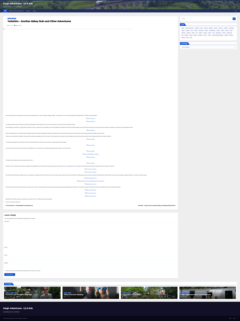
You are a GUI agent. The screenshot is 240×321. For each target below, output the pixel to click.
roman (191, 35)
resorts (224, 32)
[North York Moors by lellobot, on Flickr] (90, 118)
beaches (206, 28)
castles (215, 28)
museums (189, 32)
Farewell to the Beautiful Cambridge (18, 295)
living (231, 30)
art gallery (197, 28)
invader (218, 30)
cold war (226, 28)
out (197, 32)
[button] (235, 10)
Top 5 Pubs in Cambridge (131, 295)
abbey (17, 25)
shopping (200, 35)
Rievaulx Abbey (65, 115)
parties (209, 32)
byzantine (211, 28)
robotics (186, 35)
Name (6, 247)
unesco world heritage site (217, 35)
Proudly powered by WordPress (9, 318)
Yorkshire (14, 18)
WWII (187, 37)
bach (202, 28)
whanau (231, 35)
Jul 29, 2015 (126, 296)
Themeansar (24, 318)
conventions (231, 28)
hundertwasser (212, 30)
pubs (213, 32)
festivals (187, 30)
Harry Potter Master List (16, 10)
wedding (226, 35)
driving (183, 30)
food (192, 30)
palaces (200, 32)
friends (20, 25)
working (183, 37)
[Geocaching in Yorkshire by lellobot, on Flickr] (90, 169)
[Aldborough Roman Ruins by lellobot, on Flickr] (90, 178)
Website (6, 262)
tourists (209, 35)
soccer (205, 35)
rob (182, 35)
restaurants (229, 32)
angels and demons (190, 28)
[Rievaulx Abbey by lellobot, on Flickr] (91, 130)
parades (205, 32)
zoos (191, 37)
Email (6, 255)
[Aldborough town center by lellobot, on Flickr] (90, 184)
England (9, 18)
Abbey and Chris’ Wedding (73, 295)
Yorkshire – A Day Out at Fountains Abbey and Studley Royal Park (156, 205)
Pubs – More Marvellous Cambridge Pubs (196, 295)
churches (220, 28)
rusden (195, 35)
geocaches (64, 166)
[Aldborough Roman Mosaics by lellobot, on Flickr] (83, 181)
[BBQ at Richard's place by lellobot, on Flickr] (90, 190)
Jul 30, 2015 (67, 296)
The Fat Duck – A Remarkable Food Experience (20, 205)
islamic (222, 30)
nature (193, 32)
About (28, 10)
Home (34, 10)
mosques (183, 32)
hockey (206, 30)
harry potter (201, 30)
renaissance (218, 32)
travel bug (76, 166)
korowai (227, 30)
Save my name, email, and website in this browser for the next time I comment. (23, 270)
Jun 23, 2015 (184, 296)
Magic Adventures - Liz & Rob (18, 3)
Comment (6, 221)
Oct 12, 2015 (9, 296)
